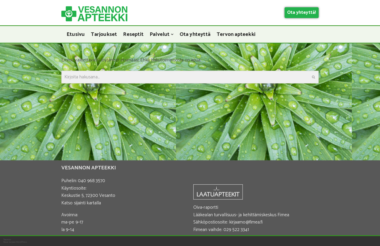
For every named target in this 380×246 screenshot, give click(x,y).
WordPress (21, 242)
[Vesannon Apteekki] (94, 13)
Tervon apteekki (236, 34)
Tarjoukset (104, 34)
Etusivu (76, 34)
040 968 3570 (91, 181)
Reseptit (133, 34)
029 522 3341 (236, 229)
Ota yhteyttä (195, 34)
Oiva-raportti (205, 207)
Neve (5, 242)
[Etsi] (314, 77)
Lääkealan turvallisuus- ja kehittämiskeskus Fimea (241, 215)
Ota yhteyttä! (301, 12)
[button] (172, 34)
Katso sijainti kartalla (81, 203)
